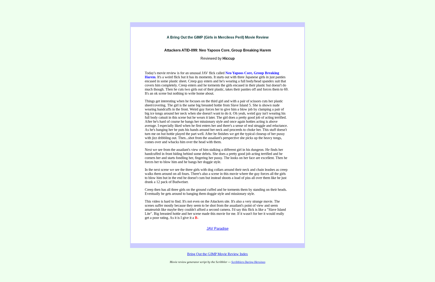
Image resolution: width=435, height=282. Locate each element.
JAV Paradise (218, 229)
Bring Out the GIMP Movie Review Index (217, 254)
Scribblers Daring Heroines (248, 262)
